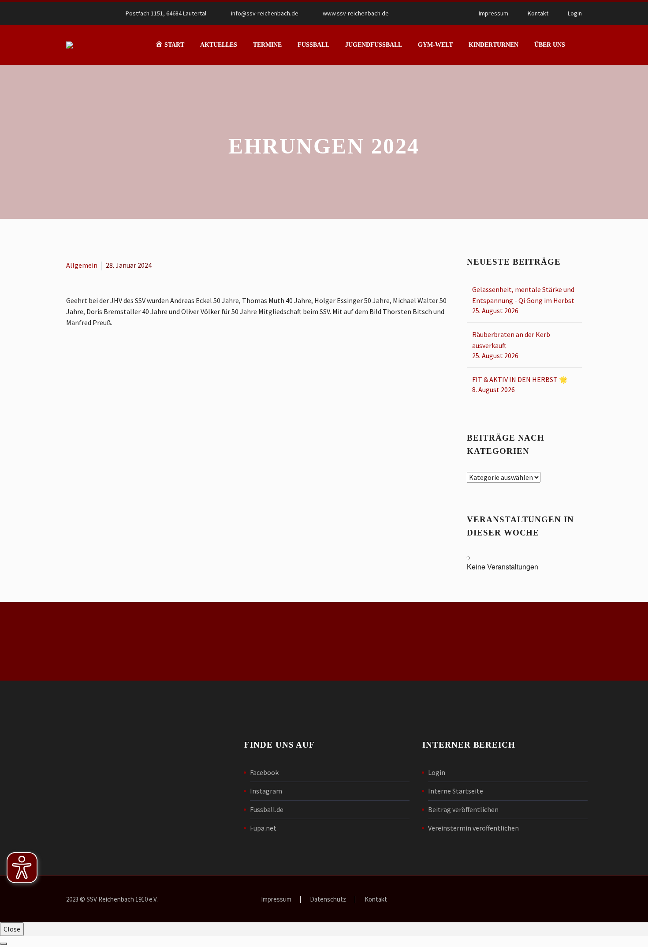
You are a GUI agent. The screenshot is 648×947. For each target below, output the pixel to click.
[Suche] (581, 44)
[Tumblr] (110, 358)
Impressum (493, 13)
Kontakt (538, 13)
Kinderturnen (493, 44)
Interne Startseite (455, 790)
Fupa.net (263, 827)
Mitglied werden (324, 641)
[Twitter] (84, 358)
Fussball (313, 44)
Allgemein (81, 265)
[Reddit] (135, 358)
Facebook (264, 772)
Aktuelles (218, 44)
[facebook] (438, 643)
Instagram (266, 790)
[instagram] (468, 643)
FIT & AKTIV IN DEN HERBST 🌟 (520, 379)
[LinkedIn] (123, 358)
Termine (267, 44)
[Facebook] (424, 13)
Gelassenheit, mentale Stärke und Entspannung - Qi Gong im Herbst (523, 295)
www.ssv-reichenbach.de (356, 13)
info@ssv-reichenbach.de (264, 13)
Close (12, 929)
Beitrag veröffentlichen (463, 809)
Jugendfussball (373, 44)
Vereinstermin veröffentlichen (473, 827)
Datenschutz (328, 899)
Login (575, 13)
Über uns (549, 44)
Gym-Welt (435, 44)
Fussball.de (266, 809)
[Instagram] (437, 13)
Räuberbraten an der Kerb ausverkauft (511, 340)
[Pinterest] (97, 358)
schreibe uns (194, 641)
